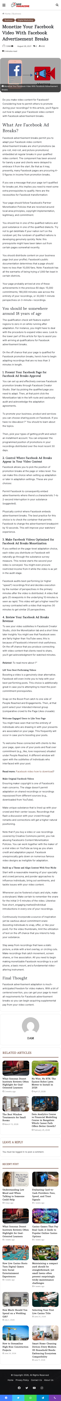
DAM (30, 1038)
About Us (48, 1380)
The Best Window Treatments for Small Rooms (14, 1117)
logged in (20, 1152)
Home (7, 13)
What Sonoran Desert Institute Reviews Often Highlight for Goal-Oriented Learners (16, 1083)
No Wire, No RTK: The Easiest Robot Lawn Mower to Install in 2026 (44, 1083)
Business (16, 13)
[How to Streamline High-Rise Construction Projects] (16, 1333)
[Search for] (57, 6)
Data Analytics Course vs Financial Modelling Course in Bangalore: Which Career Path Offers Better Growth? (44, 1120)
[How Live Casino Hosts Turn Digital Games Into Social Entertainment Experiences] (16, 1252)
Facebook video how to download (34, 771)
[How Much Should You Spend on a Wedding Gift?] (16, 1299)
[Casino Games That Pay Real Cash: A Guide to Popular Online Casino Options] (45, 1216)
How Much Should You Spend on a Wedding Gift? (15, 1313)
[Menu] (3, 6)
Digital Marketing (25, 20)
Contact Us (36, 1380)
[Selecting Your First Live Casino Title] (45, 1299)
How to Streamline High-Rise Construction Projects (15, 1347)
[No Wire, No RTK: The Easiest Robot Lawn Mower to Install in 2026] (45, 1068)
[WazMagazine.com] (20, 5)
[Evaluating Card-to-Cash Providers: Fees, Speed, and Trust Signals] (45, 1179)
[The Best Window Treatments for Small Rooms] (16, 1103)
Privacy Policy (22, 1380)
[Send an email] (12, 46)
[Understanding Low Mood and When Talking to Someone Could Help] (16, 1179)
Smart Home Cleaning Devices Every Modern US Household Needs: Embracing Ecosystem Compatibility (44, 1350)
